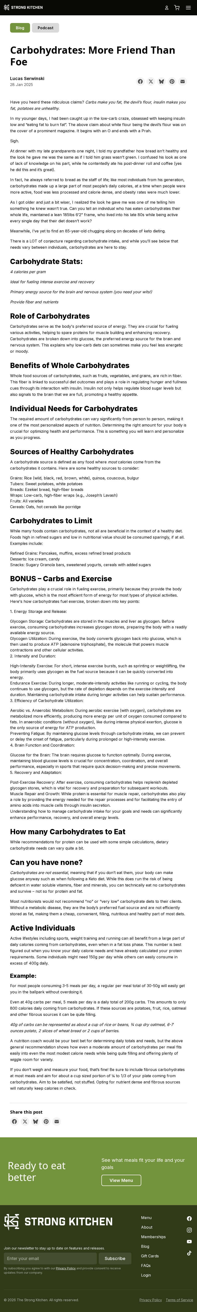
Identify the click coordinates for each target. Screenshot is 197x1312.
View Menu (121, 1180)
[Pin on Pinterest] (172, 81)
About (146, 1227)
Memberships (153, 1236)
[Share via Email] (182, 81)
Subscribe (115, 1258)
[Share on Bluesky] (161, 81)
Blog (20, 27)
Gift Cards (150, 1256)
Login (146, 1275)
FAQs (146, 1265)
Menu (146, 1217)
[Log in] (166, 7)
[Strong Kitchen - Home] (23, 7)
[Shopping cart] (177, 7)
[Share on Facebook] (140, 81)
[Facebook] (189, 1218)
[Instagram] (189, 1230)
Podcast (45, 27)
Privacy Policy (66, 1268)
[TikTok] (189, 1253)
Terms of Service (179, 1300)
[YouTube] (189, 1241)
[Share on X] (151, 81)
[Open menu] (188, 7)
